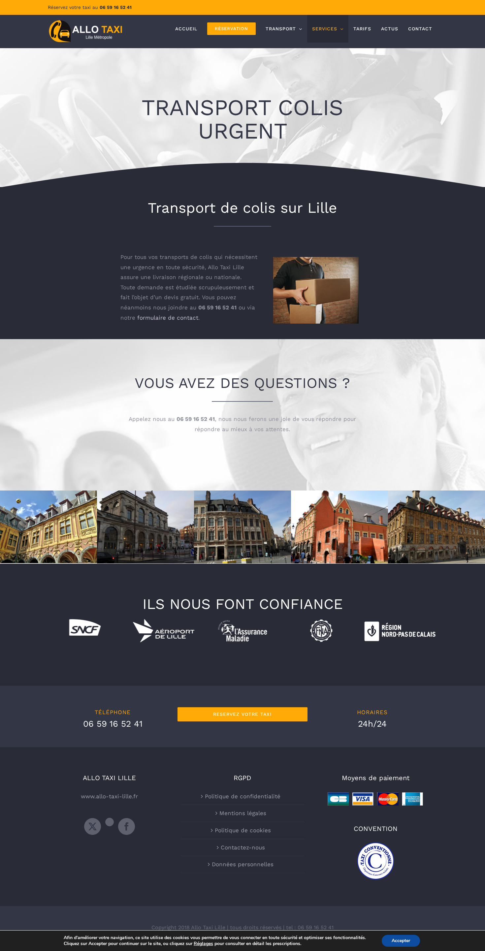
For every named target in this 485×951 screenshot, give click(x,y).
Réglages (203, 944)
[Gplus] (109, 822)
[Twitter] (92, 826)
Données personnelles (243, 864)
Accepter (401, 940)
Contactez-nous (243, 847)
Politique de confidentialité (242, 796)
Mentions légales (242, 813)
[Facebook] (126, 826)
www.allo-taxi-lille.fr (109, 796)
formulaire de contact (167, 317)
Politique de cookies (243, 830)
